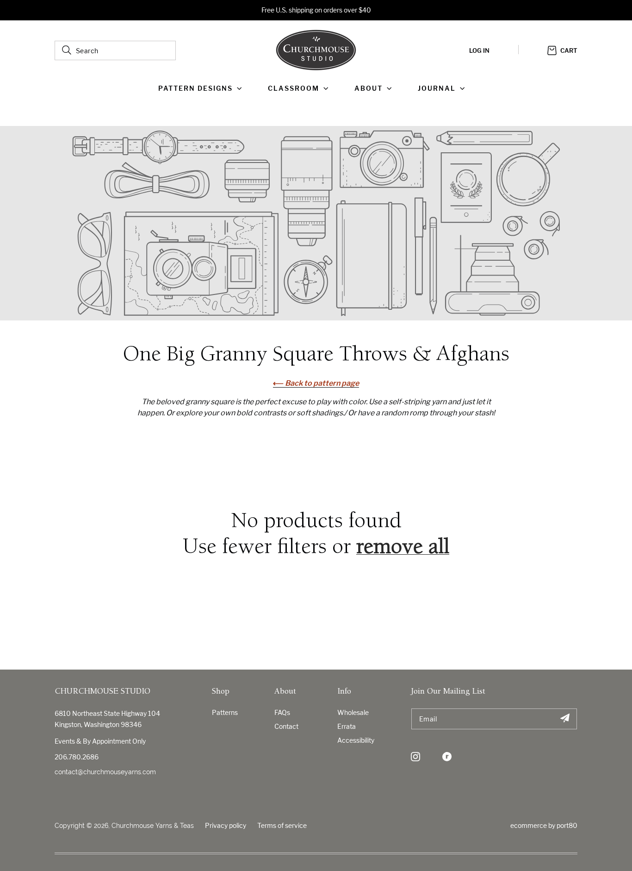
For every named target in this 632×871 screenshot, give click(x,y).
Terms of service (282, 825)
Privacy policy (225, 825)
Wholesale (353, 712)
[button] (202, 88)
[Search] (67, 50)
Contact (286, 726)
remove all (402, 548)
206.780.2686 (77, 757)
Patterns (225, 712)
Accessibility (355, 740)
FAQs (282, 712)
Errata (346, 726)
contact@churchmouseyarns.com (105, 772)
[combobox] (115, 50)
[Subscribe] (564, 719)
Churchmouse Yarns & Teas (153, 825)
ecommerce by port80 (543, 825)
